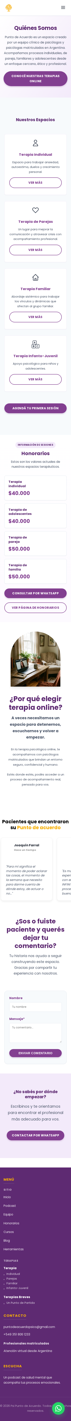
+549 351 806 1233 (17, 1334)
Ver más (35, 183)
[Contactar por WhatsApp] (58, 1408)
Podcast (10, 1206)
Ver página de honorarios (35, 608)
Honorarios (11, 1223)
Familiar (12, 1283)
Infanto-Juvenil (17, 1288)
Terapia (10, 1268)
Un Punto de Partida (21, 1303)
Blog (7, 1240)
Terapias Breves (17, 1297)
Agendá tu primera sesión (35, 408)
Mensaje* (17, 1019)
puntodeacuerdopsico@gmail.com (29, 1327)
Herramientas (14, 1249)
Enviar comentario (36, 1053)
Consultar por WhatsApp (35, 593)
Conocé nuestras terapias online (35, 78)
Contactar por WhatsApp (35, 1135)
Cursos (9, 1232)
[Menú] (63, 8)
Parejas (12, 1279)
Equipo (8, 1214)
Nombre (15, 998)
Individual (13, 1274)
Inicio (7, 1197)
